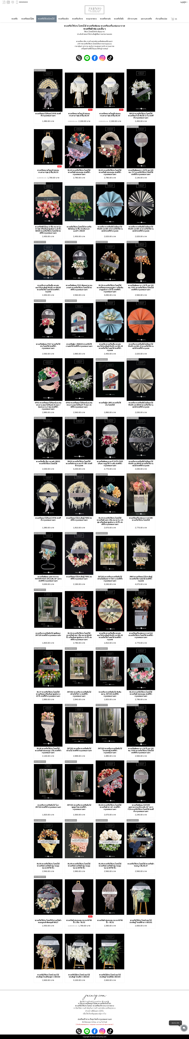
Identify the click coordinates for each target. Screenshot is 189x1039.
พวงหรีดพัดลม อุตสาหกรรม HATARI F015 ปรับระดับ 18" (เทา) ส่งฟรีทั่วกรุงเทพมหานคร (48, 579)
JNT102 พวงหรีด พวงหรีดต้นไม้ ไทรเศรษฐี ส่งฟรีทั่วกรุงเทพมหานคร (110, 751)
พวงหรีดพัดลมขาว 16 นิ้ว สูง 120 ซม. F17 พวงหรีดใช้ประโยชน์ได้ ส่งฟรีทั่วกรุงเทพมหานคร (140, 172)
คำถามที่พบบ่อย (161, 19)
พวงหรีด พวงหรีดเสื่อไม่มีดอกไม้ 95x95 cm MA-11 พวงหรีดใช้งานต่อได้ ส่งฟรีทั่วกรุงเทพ (141, 229)
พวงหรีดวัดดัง (119, 19)
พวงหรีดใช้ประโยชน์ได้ (46, 19)
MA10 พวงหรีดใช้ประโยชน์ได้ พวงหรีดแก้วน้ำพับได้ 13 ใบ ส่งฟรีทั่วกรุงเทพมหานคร (141, 116)
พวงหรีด (14, 19)
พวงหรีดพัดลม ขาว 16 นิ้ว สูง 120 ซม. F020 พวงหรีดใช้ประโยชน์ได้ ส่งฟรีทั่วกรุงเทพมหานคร (141, 751)
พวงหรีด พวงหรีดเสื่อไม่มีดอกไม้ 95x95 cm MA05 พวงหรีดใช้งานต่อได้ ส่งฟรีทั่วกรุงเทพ (140, 464)
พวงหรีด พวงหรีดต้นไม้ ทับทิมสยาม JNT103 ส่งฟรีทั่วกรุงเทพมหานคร (110, 694)
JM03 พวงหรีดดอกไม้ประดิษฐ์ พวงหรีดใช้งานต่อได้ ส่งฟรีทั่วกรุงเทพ (140, 579)
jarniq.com (102, 1037)
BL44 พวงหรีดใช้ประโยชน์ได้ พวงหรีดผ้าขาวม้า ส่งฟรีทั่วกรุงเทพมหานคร (110, 807)
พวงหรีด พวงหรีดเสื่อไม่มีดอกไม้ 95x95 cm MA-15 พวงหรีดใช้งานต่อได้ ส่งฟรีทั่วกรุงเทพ (141, 346)
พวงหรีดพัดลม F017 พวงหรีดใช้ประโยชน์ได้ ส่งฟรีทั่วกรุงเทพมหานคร (48, 346)
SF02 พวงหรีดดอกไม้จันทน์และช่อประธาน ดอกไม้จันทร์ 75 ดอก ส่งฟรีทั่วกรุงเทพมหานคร (79, 405)
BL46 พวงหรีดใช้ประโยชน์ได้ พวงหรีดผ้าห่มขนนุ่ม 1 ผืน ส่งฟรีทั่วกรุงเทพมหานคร (48, 751)
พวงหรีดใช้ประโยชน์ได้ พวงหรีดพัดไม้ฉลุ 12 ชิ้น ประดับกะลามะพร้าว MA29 (79, 229)
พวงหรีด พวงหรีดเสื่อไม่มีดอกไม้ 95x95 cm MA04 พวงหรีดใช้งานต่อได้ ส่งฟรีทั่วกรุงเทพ (140, 405)
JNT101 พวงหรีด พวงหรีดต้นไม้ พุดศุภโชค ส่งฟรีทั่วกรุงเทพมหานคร (79, 807)
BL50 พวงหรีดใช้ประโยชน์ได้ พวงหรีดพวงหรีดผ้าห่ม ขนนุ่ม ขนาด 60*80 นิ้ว (48, 866)
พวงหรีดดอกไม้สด (27, 19)
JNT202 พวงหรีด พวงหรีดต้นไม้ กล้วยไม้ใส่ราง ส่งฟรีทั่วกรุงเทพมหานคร (79, 694)
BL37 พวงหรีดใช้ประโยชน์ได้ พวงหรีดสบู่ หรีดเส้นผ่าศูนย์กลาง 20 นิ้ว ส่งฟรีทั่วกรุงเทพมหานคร (48, 694)
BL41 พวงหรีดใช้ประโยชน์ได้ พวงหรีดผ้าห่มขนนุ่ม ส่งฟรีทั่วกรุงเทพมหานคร (110, 172)
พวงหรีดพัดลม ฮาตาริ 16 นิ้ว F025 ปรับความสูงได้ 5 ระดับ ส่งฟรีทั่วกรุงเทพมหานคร (110, 464)
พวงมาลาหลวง (91, 19)
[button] (183, 2)
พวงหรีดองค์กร (63, 19)
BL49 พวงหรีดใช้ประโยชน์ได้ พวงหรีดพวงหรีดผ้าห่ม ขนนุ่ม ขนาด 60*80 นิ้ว (79, 866)
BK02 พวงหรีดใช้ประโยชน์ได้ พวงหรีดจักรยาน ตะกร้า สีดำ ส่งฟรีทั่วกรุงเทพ (79, 464)
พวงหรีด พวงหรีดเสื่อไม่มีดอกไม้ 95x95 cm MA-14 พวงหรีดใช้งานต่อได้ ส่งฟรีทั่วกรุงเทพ (110, 229)
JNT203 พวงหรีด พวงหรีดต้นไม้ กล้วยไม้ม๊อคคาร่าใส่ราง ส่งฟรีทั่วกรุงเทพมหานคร (110, 579)
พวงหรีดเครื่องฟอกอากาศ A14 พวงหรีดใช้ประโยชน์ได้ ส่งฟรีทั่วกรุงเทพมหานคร (141, 635)
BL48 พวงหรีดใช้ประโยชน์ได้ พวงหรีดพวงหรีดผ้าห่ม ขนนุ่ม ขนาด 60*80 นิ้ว (110, 866)
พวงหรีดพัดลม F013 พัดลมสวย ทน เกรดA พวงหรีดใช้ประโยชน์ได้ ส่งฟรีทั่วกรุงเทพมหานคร (79, 287)
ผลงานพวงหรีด (146, 19)
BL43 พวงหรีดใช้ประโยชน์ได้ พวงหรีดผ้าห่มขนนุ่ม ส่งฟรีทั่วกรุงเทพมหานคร (141, 694)
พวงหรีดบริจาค (77, 19)
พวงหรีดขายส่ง (105, 19)
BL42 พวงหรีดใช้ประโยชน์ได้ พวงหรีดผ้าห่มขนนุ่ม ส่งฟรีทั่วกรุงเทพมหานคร (79, 172)
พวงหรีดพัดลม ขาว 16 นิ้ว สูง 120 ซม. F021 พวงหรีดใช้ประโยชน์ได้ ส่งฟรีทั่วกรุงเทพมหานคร (141, 287)
